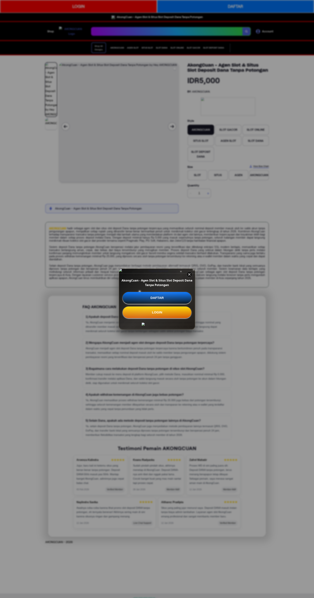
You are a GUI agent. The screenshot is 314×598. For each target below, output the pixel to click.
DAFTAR (157, 298)
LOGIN (157, 312)
